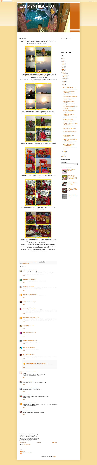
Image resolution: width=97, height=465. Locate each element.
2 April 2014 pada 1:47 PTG (32, 340)
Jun (64, 82)
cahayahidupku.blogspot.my (31, 363)
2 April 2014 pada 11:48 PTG (33, 387)
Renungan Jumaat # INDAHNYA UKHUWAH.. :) (69, 94)
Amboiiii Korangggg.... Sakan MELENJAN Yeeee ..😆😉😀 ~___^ (72, 183)
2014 (63, 72)
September (65, 78)
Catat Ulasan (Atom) (26, 444)
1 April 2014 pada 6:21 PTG (31, 279)
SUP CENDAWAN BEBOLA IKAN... (69, 110)
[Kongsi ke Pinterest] (44, 262)
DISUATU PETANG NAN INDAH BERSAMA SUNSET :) (68, 145)
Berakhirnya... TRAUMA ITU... (68, 119)
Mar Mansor (25, 340)
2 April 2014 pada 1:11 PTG (31, 332)
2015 (63, 70)
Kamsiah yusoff (26, 317)
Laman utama (38, 442)
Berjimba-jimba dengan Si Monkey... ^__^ (36, 75)
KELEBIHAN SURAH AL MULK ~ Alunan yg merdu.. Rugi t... (70, 124)
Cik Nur (24, 332)
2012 (63, 156)
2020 (63, 63)
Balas (24, 275)
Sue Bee (24, 279)
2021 (63, 61)
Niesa (24, 394)
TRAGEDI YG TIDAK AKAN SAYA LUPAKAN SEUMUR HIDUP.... (72, 189)
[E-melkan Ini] (39, 262)
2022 (63, 60)
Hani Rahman (25, 387)
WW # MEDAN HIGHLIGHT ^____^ (69, 87)
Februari (64, 151)
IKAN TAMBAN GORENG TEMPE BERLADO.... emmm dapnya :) (69, 108)
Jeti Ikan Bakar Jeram (25, 263)
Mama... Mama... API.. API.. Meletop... (69, 128)
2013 (63, 154)
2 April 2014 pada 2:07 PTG (30, 347)
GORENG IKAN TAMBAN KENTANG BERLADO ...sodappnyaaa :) (69, 121)
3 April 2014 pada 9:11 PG (30, 394)
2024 (63, 56)
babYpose (24, 270)
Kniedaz (24, 301)
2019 (63, 64)
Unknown (23, 451)
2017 (63, 67)
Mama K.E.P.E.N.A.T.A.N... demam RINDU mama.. (69, 92)
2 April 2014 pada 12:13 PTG (29, 325)
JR (23, 286)
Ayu (23, 354)
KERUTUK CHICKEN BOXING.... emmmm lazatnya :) (69, 115)
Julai (64, 81)
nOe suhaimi (25, 294)
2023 (63, 58)
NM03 (24, 347)
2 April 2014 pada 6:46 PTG (43, 363)
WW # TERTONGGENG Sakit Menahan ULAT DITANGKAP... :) (70, 99)
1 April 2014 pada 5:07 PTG (32, 270)
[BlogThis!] (41, 262)
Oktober (64, 76)
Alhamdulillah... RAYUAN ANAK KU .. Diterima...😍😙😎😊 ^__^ (72, 195)
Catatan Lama (54, 442)
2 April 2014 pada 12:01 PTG (34, 317)
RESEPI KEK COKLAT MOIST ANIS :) (71, 170)
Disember (65, 73)
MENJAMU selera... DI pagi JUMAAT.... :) (70, 106)
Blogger (54, 456)
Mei (64, 84)
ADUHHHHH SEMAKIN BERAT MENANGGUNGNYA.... (68, 136)
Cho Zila (24, 371)
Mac (64, 149)
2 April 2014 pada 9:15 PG (32, 294)
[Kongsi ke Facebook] (43, 262)
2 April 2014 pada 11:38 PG (31, 308)
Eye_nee (24, 308)
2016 (63, 69)
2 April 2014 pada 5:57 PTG (31, 371)
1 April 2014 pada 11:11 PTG (29, 286)
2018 (63, 66)
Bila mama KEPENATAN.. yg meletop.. (70, 131)
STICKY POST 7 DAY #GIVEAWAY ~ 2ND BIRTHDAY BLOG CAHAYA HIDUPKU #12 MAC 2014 (72, 177)
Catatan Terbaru (23, 442)
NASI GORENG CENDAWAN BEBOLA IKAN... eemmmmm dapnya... (70, 142)
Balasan (25, 361)
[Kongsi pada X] (42, 262)
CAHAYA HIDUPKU (36, 6)
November (65, 75)
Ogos (64, 79)
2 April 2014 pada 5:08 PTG (29, 354)
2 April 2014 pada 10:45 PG (31, 301)
